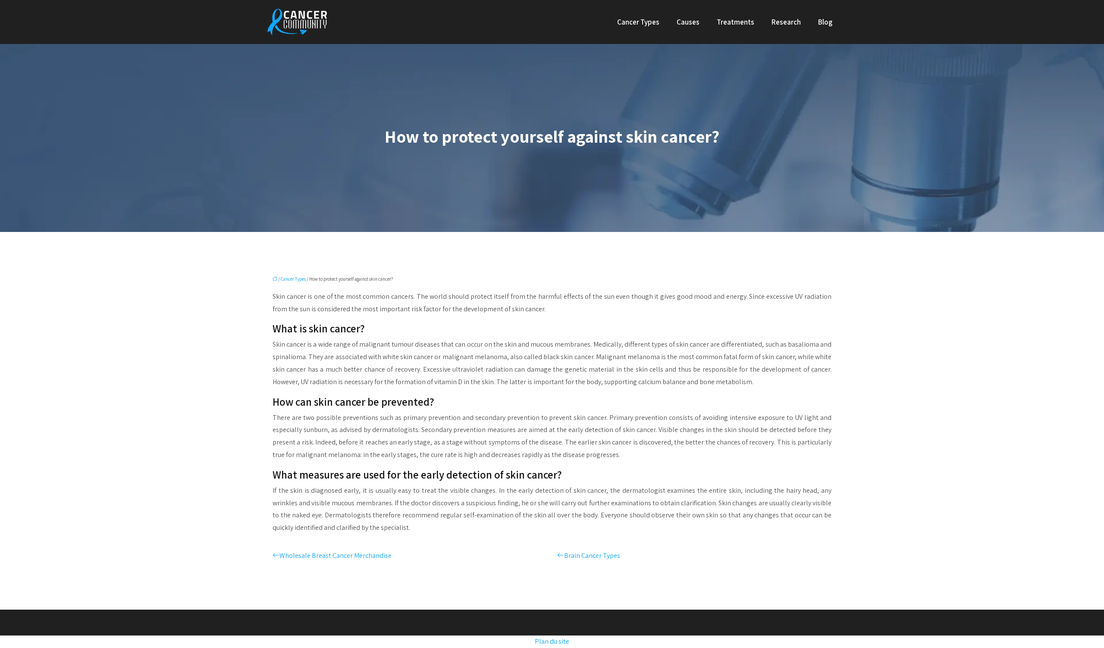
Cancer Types (638, 22)
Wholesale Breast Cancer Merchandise (335, 555)
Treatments (735, 22)
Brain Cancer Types (592, 555)
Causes (688, 22)
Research (786, 22)
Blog (825, 22)
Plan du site (552, 641)
